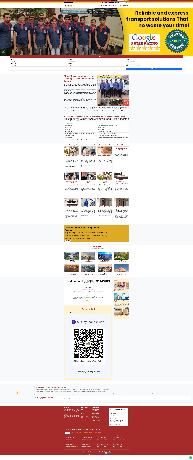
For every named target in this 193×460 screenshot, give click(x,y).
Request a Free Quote (154, 20)
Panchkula (67, 92)
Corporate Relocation (95, 370)
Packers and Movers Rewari (69, 397)
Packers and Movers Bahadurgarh (70, 395)
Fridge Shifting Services (96, 378)
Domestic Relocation (95, 369)
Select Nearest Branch (120, 0)
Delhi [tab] (96, 392)
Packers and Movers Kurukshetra (86, 397)
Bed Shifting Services (95, 373)
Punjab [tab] (72, 392)
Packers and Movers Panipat (69, 402)
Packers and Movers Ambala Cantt (102, 404)
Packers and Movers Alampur (85, 404)
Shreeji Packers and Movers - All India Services (110, 2)
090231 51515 (115, 380)
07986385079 (89, 213)
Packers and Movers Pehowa (117, 395)
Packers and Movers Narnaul (117, 400)
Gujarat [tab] (99, 392)
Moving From (14, 15)
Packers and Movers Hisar (85, 395)
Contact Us (126, 5)
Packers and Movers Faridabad (102, 395)
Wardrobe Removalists (96, 380)
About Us (105, 5)
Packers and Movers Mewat (69, 407)
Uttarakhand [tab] (85, 392)
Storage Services (95, 374)
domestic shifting (78, 39)
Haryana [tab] (67, 392)
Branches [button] (115, 5)
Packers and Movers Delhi (117, 402)
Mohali (87, 91)
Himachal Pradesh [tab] (78, 392)
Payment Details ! (114, 0)
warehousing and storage (91, 39)
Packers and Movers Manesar (86, 407)
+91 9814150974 (121, 380)
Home (100, 5)
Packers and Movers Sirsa (85, 400)
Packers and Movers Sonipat (85, 402)
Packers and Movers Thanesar (118, 397)
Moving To (71, 15)
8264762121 (127, 0)
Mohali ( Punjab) (121, 59)
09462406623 (122, 213)
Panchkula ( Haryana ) (111, 59)
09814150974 (72, 213)
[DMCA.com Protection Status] (108, 412)
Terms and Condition (100, 412)
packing (83, 39)
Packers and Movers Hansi (101, 400)
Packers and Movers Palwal (117, 404)
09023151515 (89, 226)
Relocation (82, 373)
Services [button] (110, 5)
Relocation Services (95, 377)
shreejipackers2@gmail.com (117, 381)
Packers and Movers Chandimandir (102, 402)
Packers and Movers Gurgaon (70, 400)
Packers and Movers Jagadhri (101, 397)
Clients (121, 5)
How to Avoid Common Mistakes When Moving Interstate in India (120, 241)
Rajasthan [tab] (91, 392)
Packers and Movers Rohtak (69, 404)
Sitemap (95, 412)
